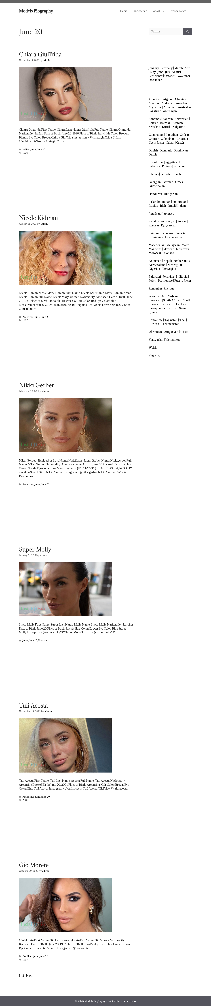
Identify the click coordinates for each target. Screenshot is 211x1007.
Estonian (179, 166)
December (155, 80)
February (167, 68)
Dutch (153, 154)
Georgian (155, 182)
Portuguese (165, 280)
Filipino (153, 174)
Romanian (155, 288)
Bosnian (178, 123)
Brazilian (27, 956)
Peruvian (168, 276)
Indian (166, 202)
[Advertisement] (76, 185)
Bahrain (167, 119)
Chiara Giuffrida (40, 54)
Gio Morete (34, 865)
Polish (152, 280)
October (169, 76)
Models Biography (36, 10)
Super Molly (35, 549)
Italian (26, 149)
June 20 (41, 149)
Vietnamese (172, 339)
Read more (29, 309)
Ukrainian (155, 332)
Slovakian (155, 300)
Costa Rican (156, 142)
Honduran (155, 194)
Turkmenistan (170, 324)
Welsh (153, 347)
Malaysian (173, 245)
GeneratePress (127, 1001)
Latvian (154, 233)
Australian (185, 107)
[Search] (187, 31)
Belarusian (181, 119)
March (178, 68)
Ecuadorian (156, 162)
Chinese (154, 139)
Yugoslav (154, 355)
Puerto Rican (182, 280)
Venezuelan (156, 339)
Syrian (153, 312)
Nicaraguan (175, 265)
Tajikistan (170, 320)
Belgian (153, 123)
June (33, 149)
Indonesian (179, 202)
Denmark (166, 150)
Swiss (182, 308)
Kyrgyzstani (168, 225)
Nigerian (154, 268)
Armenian (169, 107)
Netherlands (182, 261)
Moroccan (155, 253)
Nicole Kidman (38, 217)
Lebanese (167, 233)
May (153, 72)
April (188, 68)
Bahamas (155, 119)
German (168, 182)
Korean (182, 221)
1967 (25, 320)
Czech (180, 142)
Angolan (181, 103)
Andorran (168, 103)
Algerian (154, 103)
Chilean (185, 134)
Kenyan (170, 221)
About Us (158, 10)
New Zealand (157, 265)
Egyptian (171, 162)
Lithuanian (156, 237)
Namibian (155, 261)
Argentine (28, 796)
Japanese (168, 213)
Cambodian (156, 134)
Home (123, 10)
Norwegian (169, 268)
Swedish (172, 308)
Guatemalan (157, 186)
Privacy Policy (178, 10)
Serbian (173, 296)
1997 (25, 959)
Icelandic (154, 202)
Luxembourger (174, 237)
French (176, 174)
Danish (153, 150)
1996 (25, 152)
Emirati (167, 166)
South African (172, 300)
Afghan (168, 99)
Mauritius (155, 249)
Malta (185, 245)
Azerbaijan (170, 111)
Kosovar (154, 225)
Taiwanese (155, 320)
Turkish (154, 324)
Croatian (182, 139)
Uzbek (184, 332)
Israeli (172, 205)
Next (31, 975)
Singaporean (157, 308)
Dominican (181, 150)
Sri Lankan (179, 304)
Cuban (170, 142)
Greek (179, 182)
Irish (163, 205)
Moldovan (182, 249)
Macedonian (157, 245)
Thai (182, 320)
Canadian (171, 134)
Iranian (153, 205)
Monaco (169, 253)
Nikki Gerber (36, 385)
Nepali (167, 261)
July (167, 72)
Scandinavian (157, 296)
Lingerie (180, 233)
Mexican (168, 249)
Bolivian (165, 123)
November (183, 76)
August (176, 72)
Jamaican (155, 213)
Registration (140, 10)
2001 (25, 800)
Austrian (155, 111)
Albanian (180, 99)
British (166, 127)
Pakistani (155, 276)
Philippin (182, 276)
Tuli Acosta (33, 705)
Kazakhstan (156, 221)
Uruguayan (171, 332)
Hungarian (171, 194)
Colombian (168, 139)
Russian (42, 640)
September (155, 76)
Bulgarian (179, 127)
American (28, 316)
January (154, 68)
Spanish (165, 304)
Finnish (165, 174)
